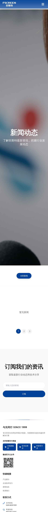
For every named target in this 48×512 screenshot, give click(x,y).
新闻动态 (6, 487)
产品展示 (6, 479)
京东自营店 (25, 447)
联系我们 (6, 490)
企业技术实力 (8, 483)
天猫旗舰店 (10, 447)
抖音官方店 (39, 447)
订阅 (24, 394)
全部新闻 (24, 275)
